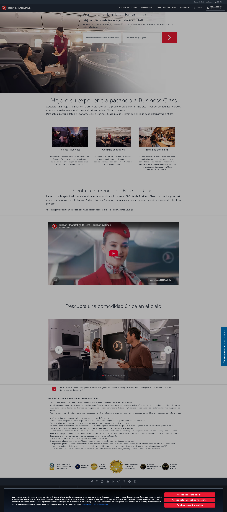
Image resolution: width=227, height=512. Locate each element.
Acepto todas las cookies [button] (190, 494)
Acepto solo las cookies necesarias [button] (190, 500)
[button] (189, 505)
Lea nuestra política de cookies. (95, 504)
